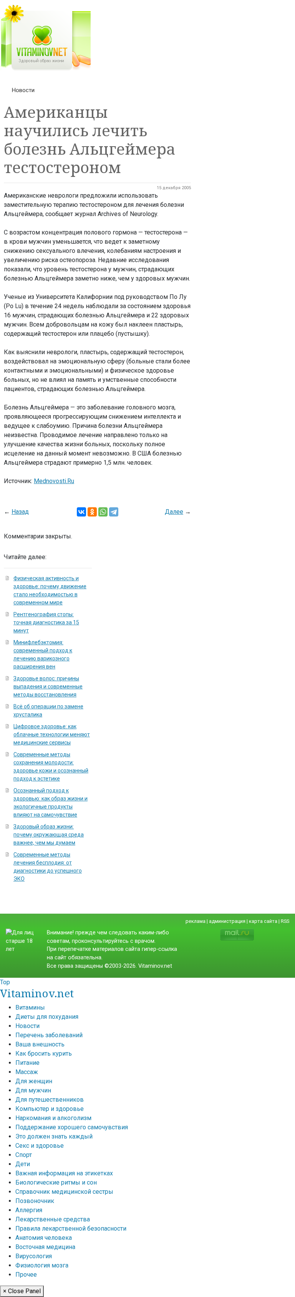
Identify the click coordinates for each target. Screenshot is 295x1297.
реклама (196, 921)
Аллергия (28, 1210)
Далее (174, 511)
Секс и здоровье (39, 1145)
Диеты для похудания (46, 1016)
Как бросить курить (43, 1053)
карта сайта (263, 921)
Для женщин (33, 1081)
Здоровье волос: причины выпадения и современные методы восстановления (48, 686)
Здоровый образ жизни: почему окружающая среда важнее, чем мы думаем (48, 834)
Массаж (26, 1072)
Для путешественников (49, 1099)
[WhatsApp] (103, 511)
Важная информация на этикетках (64, 1173)
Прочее (26, 1274)
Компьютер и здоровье (49, 1108)
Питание (27, 1062)
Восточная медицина (45, 1247)
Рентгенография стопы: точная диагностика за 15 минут (46, 622)
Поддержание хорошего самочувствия (71, 1127)
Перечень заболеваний (49, 1035)
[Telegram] (113, 511)
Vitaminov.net (37, 993)
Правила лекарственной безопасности (70, 1228)
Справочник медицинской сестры (64, 1191)
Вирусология (33, 1256)
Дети (22, 1164)
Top (5, 982)
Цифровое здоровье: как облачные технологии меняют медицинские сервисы (51, 734)
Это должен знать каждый (54, 1136)
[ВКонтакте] (81, 511)
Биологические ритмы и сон (56, 1182)
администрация (227, 921)
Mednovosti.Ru (54, 481)
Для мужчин (33, 1090)
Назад (20, 511)
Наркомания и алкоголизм (53, 1118)
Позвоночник (34, 1201)
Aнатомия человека (43, 1237)
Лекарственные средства (52, 1219)
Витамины (30, 1007)
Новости (23, 90)
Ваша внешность (40, 1044)
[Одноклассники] (92, 511)
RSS (285, 921)
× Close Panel (22, 1291)
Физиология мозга (41, 1265)
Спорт (23, 1154)
